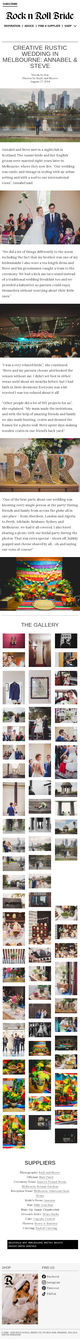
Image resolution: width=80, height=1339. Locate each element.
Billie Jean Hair (43, 1205)
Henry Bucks (51, 1214)
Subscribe (10, 4)
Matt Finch (46, 1177)
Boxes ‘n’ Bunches (46, 1223)
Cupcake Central (44, 1219)
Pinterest (53, 1288)
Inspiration (12, 26)
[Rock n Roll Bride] (40, 15)
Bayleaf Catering (46, 1228)
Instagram (53, 1282)
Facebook (53, 1276)
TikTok (51, 1294)
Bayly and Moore (47, 78)
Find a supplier (49, 26)
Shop (68, 26)
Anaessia (49, 1200)
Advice (29, 26)
